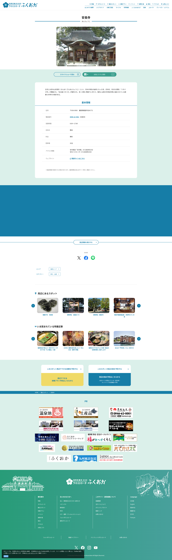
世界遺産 (126, 7)
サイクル (118, 7)
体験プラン (41, 511)
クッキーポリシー (31, 553)
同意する (6, 556)
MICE (61, 511)
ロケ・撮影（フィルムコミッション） (70, 514)
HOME (36, 392)
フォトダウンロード (65, 517)
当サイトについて (101, 504)
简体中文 (132, 507)
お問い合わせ (99, 514)
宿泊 (39, 521)
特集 (39, 501)
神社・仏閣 (53, 274)
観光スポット (44, 392)
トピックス (63, 504)
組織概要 (98, 501)
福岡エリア (53, 269)
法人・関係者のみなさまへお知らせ (70, 501)
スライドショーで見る (67, 74)
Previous (33, 305)
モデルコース (41, 504)
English (132, 504)
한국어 (132, 514)
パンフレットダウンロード (98, 537)
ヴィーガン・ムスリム (163, 7)
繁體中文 (132, 511)
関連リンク (99, 511)
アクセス (40, 524)
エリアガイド (100, 7)
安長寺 (52, 392)
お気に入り (41, 527)
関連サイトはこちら (78, 158)
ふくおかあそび (136, 7)
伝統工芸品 (110, 7)
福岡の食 (40, 517)
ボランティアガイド (101, 507)
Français (132, 517)
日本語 (132, 501)
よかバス (151, 7)
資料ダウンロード (65, 521)
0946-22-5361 (74, 117)
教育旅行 (62, 507)
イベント (40, 514)
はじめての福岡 (89, 7)
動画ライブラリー (74, 537)
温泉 (144, 7)
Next (139, 305)
